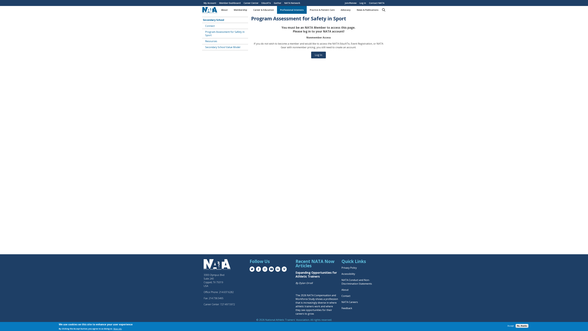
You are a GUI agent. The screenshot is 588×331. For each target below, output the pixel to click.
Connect (210, 26)
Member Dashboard (230, 3)
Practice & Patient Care (322, 9)
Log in (363, 3)
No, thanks (522, 326)
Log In (318, 55)
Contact (345, 296)
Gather (277, 3)
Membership (240, 9)
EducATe (266, 3)
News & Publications (367, 9)
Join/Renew (350, 3)
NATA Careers (349, 302)
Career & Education (263, 9)
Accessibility (348, 274)
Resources (211, 41)
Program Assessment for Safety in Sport (225, 33)
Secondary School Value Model (222, 47)
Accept (510, 326)
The (298, 295)
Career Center (251, 3)
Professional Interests (292, 9)
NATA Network (292, 3)
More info (117, 329)
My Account (210, 3)
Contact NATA (376, 3)
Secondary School (213, 20)
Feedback (346, 308)
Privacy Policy (349, 267)
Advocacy (346, 9)
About (224, 9)
